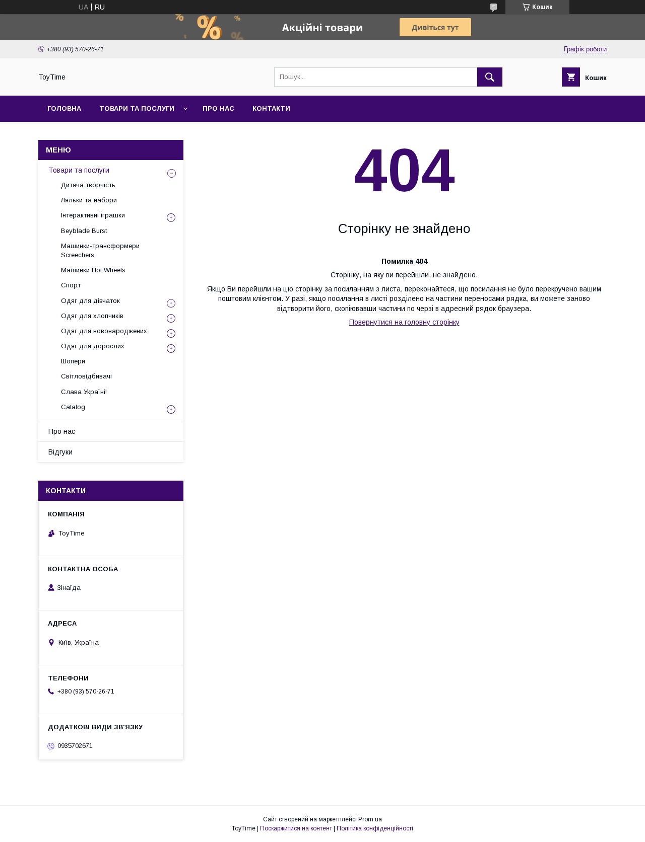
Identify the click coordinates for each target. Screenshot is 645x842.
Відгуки (60, 452)
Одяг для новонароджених (104, 331)
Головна (64, 108)
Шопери (73, 361)
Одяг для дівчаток (90, 300)
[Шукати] (489, 77)
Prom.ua (370, 819)
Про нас (218, 108)
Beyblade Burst (84, 231)
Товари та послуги (136, 108)
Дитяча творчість (88, 185)
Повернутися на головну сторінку (404, 322)
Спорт (71, 285)
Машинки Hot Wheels (93, 270)
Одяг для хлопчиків (92, 316)
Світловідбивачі (86, 376)
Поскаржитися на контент (296, 828)
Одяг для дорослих (92, 346)
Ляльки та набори (89, 200)
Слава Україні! (84, 392)
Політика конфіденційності (375, 828)
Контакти (271, 108)
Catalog (73, 407)
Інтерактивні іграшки (93, 215)
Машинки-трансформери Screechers (100, 250)
